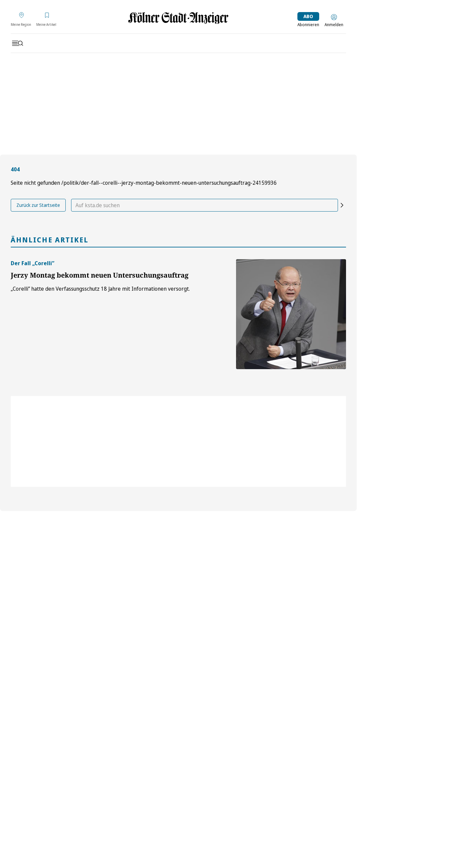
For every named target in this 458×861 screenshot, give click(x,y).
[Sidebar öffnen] (17, 43)
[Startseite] (178, 18)
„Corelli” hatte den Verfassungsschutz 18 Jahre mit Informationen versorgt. (100, 288)
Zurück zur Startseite (38, 205)
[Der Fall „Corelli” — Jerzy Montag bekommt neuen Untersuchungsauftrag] (291, 314)
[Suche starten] (342, 205)
